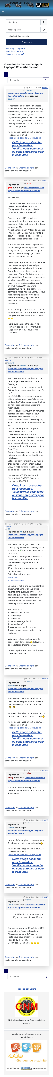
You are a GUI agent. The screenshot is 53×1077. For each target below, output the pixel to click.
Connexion (27, 42)
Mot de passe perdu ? (16, 48)
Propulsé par (23, 989)
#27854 (8, 360)
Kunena (32, 989)
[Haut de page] (48, 1072)
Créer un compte (14, 54)
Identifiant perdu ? (14, 51)
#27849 (45, 88)
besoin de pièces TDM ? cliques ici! (25, 138)
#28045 (45, 897)
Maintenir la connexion (19, 36)
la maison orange (16, 580)
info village (13, 577)
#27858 (8, 526)
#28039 (45, 820)
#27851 (45, 180)
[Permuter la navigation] (2, 11)
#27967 (45, 678)
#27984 (45, 770)
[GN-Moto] (26, 1006)
